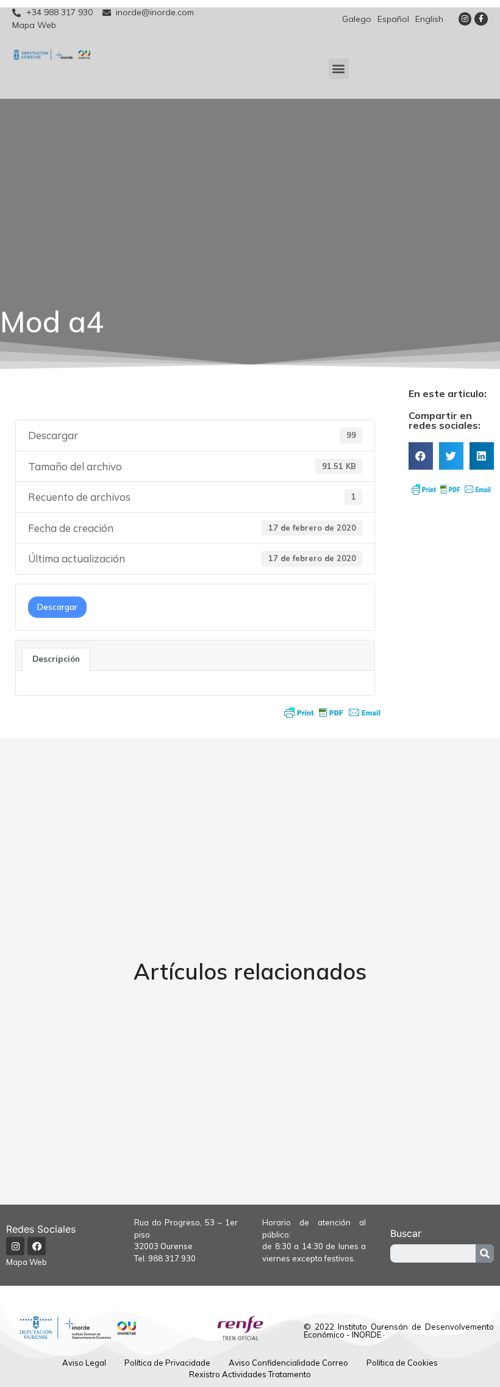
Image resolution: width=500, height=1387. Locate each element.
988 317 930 (172, 1258)
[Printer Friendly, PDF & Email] (332, 712)
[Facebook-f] (481, 19)
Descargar (57, 607)
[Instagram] (465, 19)
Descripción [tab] (56, 659)
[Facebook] (36, 1246)
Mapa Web (26, 1262)
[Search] (485, 1253)
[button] (339, 69)
